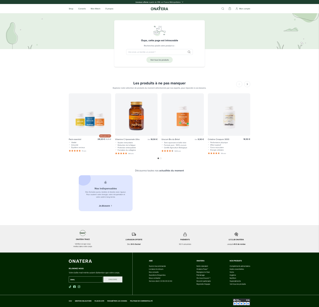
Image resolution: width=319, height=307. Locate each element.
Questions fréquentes (157, 275)
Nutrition (233, 278)
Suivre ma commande (157, 266)
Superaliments (235, 281)
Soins (232, 272)
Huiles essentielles (237, 269)
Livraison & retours (156, 269)
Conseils (82, 8)
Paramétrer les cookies (117, 301)
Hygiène (233, 275)
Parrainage (201, 275)
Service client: (160, 281)
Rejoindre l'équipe (203, 284)
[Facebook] (75, 286)
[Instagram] (79, 286)
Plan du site (99, 301)
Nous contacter (154, 278)
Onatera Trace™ (202, 269)
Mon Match (95, 8)
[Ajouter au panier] (106, 130)
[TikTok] (70, 286)
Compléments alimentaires (240, 266)
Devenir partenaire (204, 281)
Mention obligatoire (83, 301)
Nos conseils (154, 272)
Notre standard (202, 266)
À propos (109, 8)
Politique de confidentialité (141, 301)
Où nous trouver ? (203, 278)
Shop (71, 8)
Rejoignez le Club (203, 272)
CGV (70, 301)
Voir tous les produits (159, 59)
